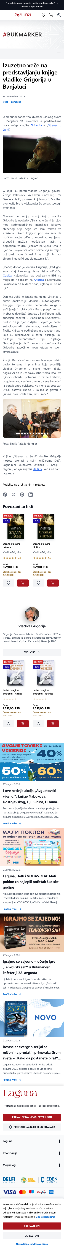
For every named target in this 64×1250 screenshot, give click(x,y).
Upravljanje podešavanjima (32, 1244)
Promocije (15, 101)
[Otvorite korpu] (51, 15)
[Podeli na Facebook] (5, 494)
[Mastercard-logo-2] (22, 1192)
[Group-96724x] (41, 1192)
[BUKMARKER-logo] (22, 34)
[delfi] (9, 1180)
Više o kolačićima (45, 1216)
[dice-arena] (28, 1180)
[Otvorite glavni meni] (5, 15)
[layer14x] (51, 1192)
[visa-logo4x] (9, 1192)
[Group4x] (31, 1192)
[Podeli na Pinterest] (22, 494)
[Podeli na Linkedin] (30, 494)
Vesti (5, 101)
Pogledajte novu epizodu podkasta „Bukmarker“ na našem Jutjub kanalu (32, 5)
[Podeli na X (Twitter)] (13, 494)
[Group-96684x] (49, 1180)
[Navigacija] (32, 54)
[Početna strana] (22, 15)
